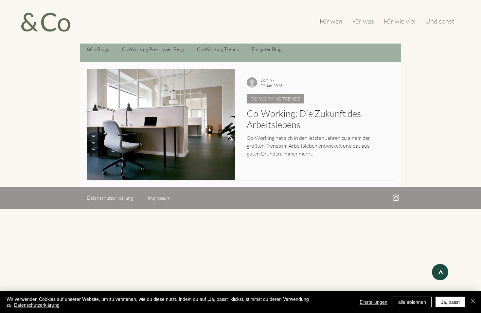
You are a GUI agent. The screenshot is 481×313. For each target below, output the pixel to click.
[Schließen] (473, 302)
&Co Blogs (98, 49)
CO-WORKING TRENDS (275, 98)
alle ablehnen (412, 302)
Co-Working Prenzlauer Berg (153, 49)
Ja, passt (450, 302)
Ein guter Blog (267, 49)
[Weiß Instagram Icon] (396, 197)
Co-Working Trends (218, 49)
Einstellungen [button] (373, 302)
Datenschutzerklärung (37, 305)
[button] (115, 198)
